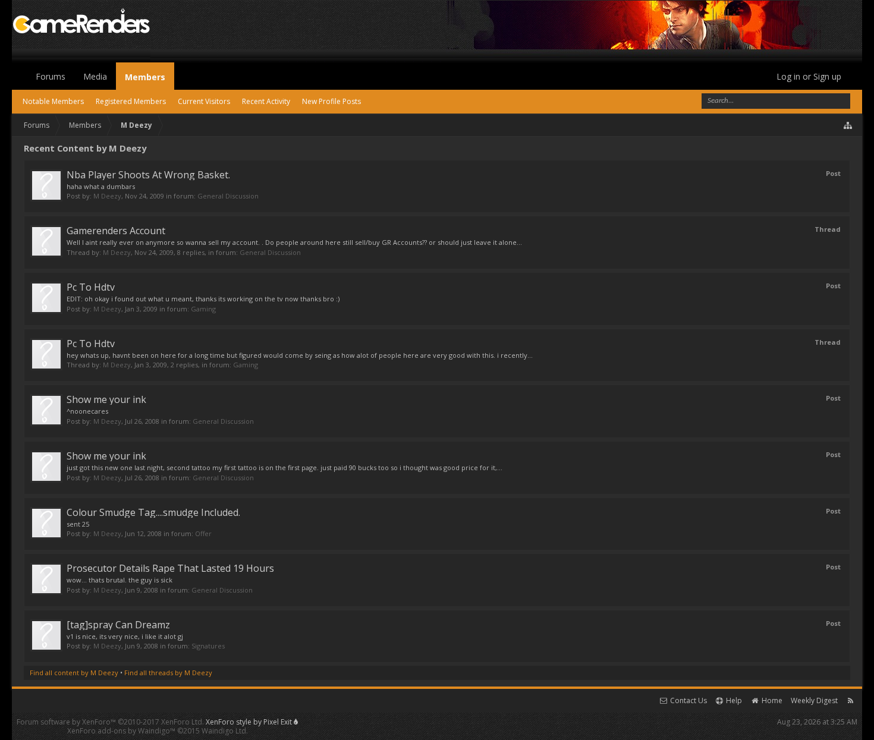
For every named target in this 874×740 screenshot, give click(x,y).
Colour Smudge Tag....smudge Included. (153, 512)
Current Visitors (204, 101)
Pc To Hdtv (91, 287)
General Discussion (228, 195)
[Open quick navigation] (848, 125)
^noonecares (87, 411)
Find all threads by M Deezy (168, 672)
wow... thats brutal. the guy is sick (119, 579)
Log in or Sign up (808, 76)
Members (145, 77)
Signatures (208, 645)
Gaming (203, 308)
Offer (203, 533)
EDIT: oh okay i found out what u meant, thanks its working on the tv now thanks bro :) (203, 298)
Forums (50, 76)
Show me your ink (106, 399)
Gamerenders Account (116, 230)
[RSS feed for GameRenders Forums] (850, 700)
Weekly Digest (814, 700)
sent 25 (78, 523)
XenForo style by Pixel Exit (250, 722)
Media (95, 76)
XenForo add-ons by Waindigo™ (121, 731)
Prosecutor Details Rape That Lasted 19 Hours (170, 568)
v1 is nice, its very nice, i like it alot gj (125, 636)
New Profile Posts (331, 101)
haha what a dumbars (101, 186)
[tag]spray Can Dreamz (118, 624)
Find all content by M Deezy (74, 672)
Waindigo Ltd (224, 731)
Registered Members (131, 101)
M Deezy (107, 195)
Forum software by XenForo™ (110, 722)
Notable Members (53, 101)
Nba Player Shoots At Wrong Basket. (148, 174)
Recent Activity (266, 101)
